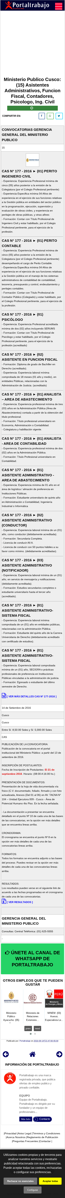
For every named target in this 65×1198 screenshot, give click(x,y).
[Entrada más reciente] (6, 1056)
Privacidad (10, 1133)
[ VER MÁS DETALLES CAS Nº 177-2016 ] (32, 696)
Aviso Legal (24, 1133)
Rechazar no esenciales (20, 1181)
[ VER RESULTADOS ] (20, 902)
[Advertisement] (32, 44)
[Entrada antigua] (59, 1056)
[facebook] (42, 116)
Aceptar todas (50, 1181)
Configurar (32, 1190)
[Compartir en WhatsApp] (50, 116)
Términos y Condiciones (46, 1133)
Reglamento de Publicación (42, 1137)
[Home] (32, 1056)
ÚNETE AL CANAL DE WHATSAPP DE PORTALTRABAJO (35, 959)
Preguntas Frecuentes (25, 1141)
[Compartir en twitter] (59, 116)
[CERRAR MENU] (58, 6)
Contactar (45, 1141)
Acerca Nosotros (15, 1137)
